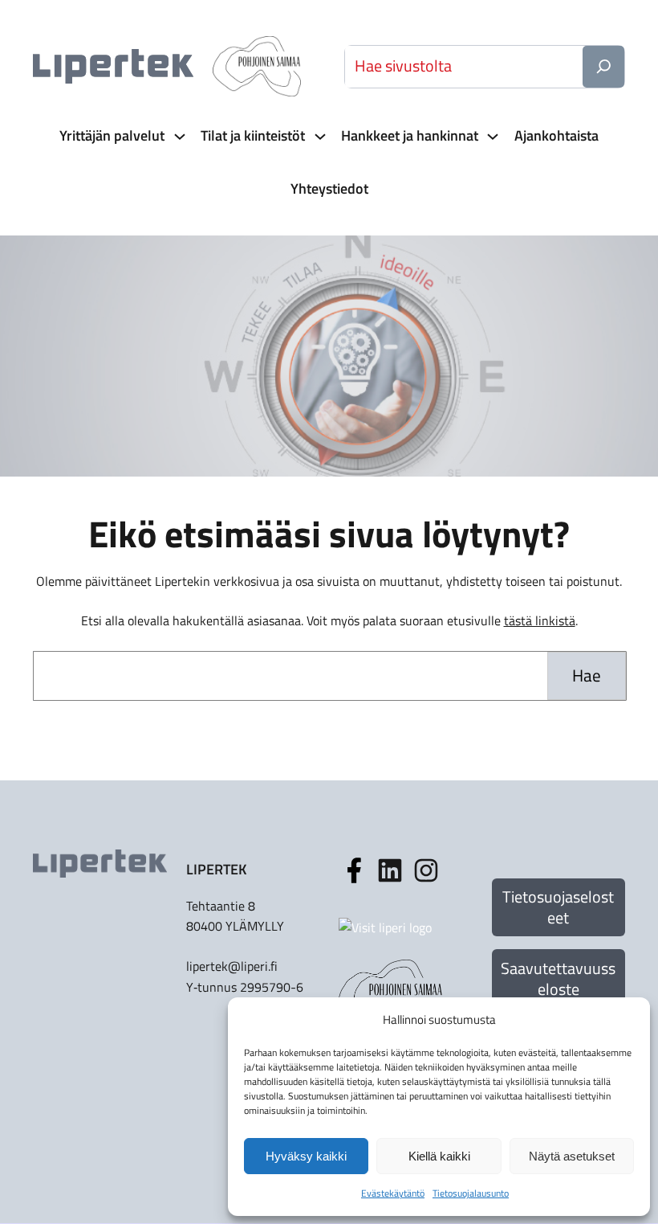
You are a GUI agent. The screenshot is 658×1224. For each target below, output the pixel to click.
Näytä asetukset (572, 1156)
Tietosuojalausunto (471, 1193)
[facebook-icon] (354, 870)
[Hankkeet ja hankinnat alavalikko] (491, 136)
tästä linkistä (539, 620)
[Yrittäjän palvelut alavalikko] (178, 136)
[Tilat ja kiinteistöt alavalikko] (318, 136)
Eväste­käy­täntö (392, 1193)
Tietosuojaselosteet (558, 907)
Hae (586, 675)
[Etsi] (603, 67)
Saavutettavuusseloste (558, 978)
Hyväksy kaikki (306, 1156)
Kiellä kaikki (439, 1156)
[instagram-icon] (390, 870)
